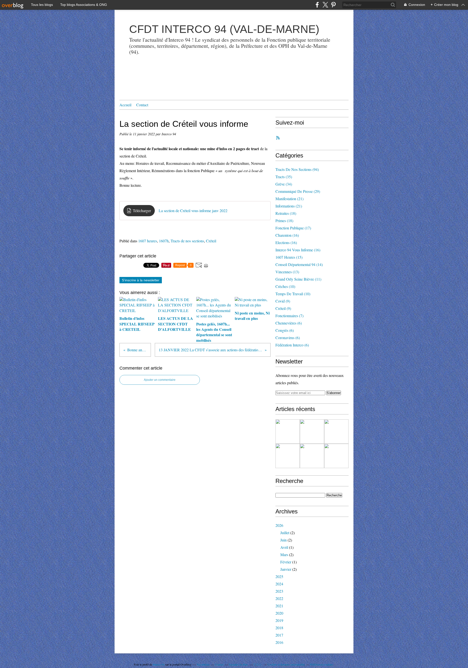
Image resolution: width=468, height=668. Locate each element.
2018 (279, 627)
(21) (289, 198)
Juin (283, 539)
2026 (279, 525)
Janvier (285, 569)
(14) (299, 264)
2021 (279, 605)
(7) (289, 315)
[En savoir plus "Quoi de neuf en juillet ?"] (312, 431)
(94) (297, 169)
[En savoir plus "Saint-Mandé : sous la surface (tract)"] (287, 431)
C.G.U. (258, 664)
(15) (288, 257)
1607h (164, 240)
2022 (279, 598)
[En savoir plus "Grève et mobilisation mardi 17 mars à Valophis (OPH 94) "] (336, 456)
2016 (279, 642)
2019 (279, 620)
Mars (284, 554)
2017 (279, 635)
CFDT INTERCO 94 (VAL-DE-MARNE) (224, 29)
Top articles (203, 664)
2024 (279, 583)
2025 (279, 576)
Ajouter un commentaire (160, 380)
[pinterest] (333, 5)
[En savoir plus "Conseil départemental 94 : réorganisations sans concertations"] (336, 431)
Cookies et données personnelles (286, 664)
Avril (284, 547)
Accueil (125, 104)
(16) (287, 235)
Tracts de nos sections (187, 240)
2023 (279, 591)
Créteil (211, 240)
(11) (298, 279)
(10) (285, 286)
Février (285, 561)
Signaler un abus (239, 664)
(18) (285, 213)
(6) (288, 322)
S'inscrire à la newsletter (140, 280)
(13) (287, 271)
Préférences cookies (321, 664)
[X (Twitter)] (325, 5)
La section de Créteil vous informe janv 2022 (193, 210)
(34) (283, 184)
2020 (279, 613)
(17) (293, 227)
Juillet (284, 532)
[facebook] (317, 5)
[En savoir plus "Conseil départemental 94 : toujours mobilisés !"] (312, 456)
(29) (297, 191)
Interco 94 (159, 664)
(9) (282, 301)
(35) (283, 176)
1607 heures (147, 240)
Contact (142, 104)
